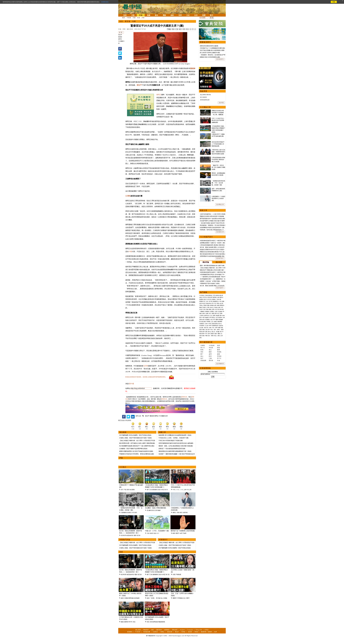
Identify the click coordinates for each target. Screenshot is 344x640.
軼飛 (201, 349)
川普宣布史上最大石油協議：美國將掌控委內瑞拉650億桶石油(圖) (218, 152)
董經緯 (120, 37)
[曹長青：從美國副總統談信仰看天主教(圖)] (205, 173)
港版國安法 (216, 301)
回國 (203, 329)
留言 (180, 29)
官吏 (138, 17)
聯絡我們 (146, 629)
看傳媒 (183, 631)
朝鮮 (200, 313)
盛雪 (210, 354)
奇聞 (203, 15)
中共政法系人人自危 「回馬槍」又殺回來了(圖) (173, 438)
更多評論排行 (220, 287)
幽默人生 (220, 333)
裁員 (122, 598)
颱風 (122, 622)
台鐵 (218, 297)
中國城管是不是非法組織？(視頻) (210, 283)
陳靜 (210, 352)
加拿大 (204, 313)
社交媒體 (220, 311)
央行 (210, 313)
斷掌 (174, 533)
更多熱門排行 (220, 258)
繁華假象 (131, 598)
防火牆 (201, 321)
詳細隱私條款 (105, 2)
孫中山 (209, 331)
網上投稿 (138, 629)
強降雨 (126, 622)
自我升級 (185, 512)
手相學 (184, 533)
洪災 (134, 622)
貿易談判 (222, 305)
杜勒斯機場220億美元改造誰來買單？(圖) (212, 227)
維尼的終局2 (129, 535)
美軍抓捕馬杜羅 (204, 100)
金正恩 (221, 303)
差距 (181, 512)
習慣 (178, 512)
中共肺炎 (201, 295)
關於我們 (159, 629)
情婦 (207, 309)
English (182, 629)
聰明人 (174, 512)
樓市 (221, 315)
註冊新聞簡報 (205, 368)
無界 (215, 631)
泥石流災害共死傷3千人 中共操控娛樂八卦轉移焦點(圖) (218, 144)
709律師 (208, 321)
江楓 (210, 358)
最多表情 (219, 262)
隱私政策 (175, 629)
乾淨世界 (123, 535)
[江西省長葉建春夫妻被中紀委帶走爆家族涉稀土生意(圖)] (205, 157)
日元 (211, 315)
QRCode (138, 416)
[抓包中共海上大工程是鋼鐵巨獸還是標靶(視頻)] (157, 579)
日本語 (207, 629)
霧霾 (217, 319)
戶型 (125, 489)
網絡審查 (220, 321)
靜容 (210, 356)
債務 (213, 313)
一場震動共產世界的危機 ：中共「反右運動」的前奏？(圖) (218, 183)
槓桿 (215, 313)
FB (223, 311)
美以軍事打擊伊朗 (205, 94)
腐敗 (210, 309)
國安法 (221, 297)
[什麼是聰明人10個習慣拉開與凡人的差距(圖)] (182, 493)
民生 (212, 329)
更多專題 (221, 102)
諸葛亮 (212, 333)
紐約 (172, 15)
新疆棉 (201, 301)
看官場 (127, 21)
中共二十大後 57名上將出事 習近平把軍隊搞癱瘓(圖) (218, 120)
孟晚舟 (205, 305)
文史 (188, 15)
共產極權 (123, 512)
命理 (181, 533)
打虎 (215, 309)
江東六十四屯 (208, 323)
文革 (221, 335)
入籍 (206, 329)
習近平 (120, 34)
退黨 (223, 301)
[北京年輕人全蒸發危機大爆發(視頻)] (182, 555)
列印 (184, 29)
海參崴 (206, 317)
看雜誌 (162, 631)
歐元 (208, 315)
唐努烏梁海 (215, 323)
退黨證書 (169, 631)
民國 (200, 331)
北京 (217, 317)
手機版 (169, 29)
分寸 (158, 533)
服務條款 (167, 629)
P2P (214, 319)
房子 (122, 489)
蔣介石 (214, 331)
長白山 (220, 323)
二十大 (181, 489)
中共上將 (188, 489)
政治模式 (128, 512)
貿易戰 (201, 299)
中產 (203, 317)
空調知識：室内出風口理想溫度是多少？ (212, 229)
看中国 (133, 8)
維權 (204, 321)
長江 (204, 301)
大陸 (132, 15)
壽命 (219, 335)
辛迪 (218, 360)
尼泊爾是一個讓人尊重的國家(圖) (155, 508)
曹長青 (211, 360)
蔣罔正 (120, 39)
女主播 (201, 327)
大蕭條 (126, 598)
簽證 (200, 329)
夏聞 (218, 349)
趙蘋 (218, 354)
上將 (184, 489)
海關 (219, 327)
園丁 (201, 354)
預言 (148, 622)
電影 (135, 535)
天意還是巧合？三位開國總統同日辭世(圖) (212, 48)
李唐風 (219, 352)
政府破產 (136, 598)
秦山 (201, 356)
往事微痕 (207, 311)
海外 (215, 329)
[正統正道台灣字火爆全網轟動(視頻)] (182, 579)
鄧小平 (221, 331)
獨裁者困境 (161, 622)
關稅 (208, 305)
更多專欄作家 (220, 363)
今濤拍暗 (212, 345)
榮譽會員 (184, 397)
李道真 (211, 347)
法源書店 (155, 631)
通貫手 (177, 533)
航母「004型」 (151, 598)
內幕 (134, 17)
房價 (200, 319)
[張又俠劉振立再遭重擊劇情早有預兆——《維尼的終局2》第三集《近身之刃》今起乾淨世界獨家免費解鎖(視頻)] (131, 516)
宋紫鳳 (202, 345)
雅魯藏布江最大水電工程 (159, 489)
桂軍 (203, 331)
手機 (206, 335)
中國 (130, 251)
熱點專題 (203, 91)
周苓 (201, 352)
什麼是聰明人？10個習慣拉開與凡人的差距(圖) (218, 198)
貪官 (204, 309)
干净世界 (137, 631)
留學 (216, 327)
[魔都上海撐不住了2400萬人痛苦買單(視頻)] (131, 579)
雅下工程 (149, 489)
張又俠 (138, 535)
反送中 (201, 309)
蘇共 (136, 512)
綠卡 (209, 329)
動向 (123, 17)
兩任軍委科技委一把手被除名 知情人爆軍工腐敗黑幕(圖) (137, 443)
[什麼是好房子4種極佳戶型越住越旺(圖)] (131, 470)
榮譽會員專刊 (205, 42)
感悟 (203, 335)
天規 (148, 533)
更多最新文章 (220, 232)
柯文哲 (204, 303)
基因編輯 (220, 319)
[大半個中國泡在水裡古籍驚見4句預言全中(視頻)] (131, 602)
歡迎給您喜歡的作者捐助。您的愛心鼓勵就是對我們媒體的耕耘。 (146, 377)
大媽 (223, 317)
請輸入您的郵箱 (213, 371)
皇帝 (209, 333)
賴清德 (217, 295)
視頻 (121, 552)
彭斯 (215, 305)
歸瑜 (218, 347)
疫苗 (200, 303)
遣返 (222, 327)
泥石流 (153, 510)
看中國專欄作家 (206, 342)
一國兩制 (201, 311)
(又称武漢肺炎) (208, 295)
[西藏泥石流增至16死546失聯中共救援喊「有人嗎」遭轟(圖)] (205, 110)
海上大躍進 (163, 598)
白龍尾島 (201, 325)
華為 (218, 303)
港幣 (214, 315)
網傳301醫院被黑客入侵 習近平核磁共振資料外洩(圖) (136, 451)
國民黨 (215, 297)
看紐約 (177, 631)
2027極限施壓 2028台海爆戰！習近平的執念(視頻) (135, 435)
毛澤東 (145, 366)
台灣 (210, 317)
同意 (334, 2)
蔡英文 (213, 317)
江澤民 (128, 196)
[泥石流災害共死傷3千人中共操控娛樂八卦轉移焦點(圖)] (205, 142)
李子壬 (219, 358)
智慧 (200, 335)
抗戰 (206, 331)
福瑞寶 (190, 631)
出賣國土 (213, 299)
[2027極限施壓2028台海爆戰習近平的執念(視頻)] (157, 602)
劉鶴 (200, 307)
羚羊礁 (158, 598)
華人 (207, 327)
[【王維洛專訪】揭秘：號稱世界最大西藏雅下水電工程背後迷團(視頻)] (157, 470)
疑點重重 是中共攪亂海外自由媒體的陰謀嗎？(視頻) (175, 435)
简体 (173, 29)
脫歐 (207, 313)
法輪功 (215, 321)
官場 (140, 15)
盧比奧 (221, 295)
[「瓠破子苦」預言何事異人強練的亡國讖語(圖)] (205, 165)
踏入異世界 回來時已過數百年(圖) (210, 52)
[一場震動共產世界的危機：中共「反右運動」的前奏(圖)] (131, 493)
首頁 (125, 15)
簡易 (218, 345)
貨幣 (221, 313)
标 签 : (121, 32)
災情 (156, 510)
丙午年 (130, 622)
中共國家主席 (163, 416)
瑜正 (201, 358)
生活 (196, 15)
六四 (220, 301)
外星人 (215, 335)
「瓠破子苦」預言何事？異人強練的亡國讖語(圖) (218, 167)
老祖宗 (151, 533)
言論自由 (220, 325)
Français (190, 629)
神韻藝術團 (146, 631)
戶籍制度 (178, 574)
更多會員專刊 (220, 59)
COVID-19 (204, 297)
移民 (210, 327)
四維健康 (203, 360)
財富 (200, 317)
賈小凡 (202, 347)
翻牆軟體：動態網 (206, 631)
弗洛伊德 (208, 303)
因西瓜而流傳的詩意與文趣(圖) (209, 46)
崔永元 (212, 307)
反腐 (213, 309)
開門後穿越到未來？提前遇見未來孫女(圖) (212, 218)
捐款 (152, 629)
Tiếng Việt (198, 629)
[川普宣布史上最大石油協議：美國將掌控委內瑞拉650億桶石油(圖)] (205, 149)
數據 (159, 510)
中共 (133, 512)
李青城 (219, 356)
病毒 (200, 297)
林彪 (200, 333)
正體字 (188, 598)
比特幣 (205, 315)
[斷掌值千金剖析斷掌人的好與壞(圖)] (182, 516)
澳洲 (222, 329)
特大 (187, 29)
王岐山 (201, 305)
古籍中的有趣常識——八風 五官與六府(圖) (212, 214)
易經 (215, 333)
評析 (143, 17)
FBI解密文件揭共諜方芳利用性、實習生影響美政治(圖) (136, 454)
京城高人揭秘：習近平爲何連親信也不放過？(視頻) (135, 438)
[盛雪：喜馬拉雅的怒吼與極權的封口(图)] (205, 188)
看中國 (131, 384)
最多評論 (206, 262)
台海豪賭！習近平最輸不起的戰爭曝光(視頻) (133, 448)
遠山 (210, 349)
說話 (155, 533)
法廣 (216, 311)
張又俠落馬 (203, 97)
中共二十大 (176, 489)
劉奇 (203, 333)
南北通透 (132, 489)
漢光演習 (210, 297)
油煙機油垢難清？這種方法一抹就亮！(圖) (212, 243)
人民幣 (201, 315)
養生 (200, 337)
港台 (156, 15)
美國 (148, 15)
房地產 (217, 315)
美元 (218, 313)
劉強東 (220, 317)
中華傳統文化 (181, 598)
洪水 (207, 301)
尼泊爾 (149, 510)
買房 (128, 489)
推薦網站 (129, 631)
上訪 (212, 321)
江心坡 (206, 325)
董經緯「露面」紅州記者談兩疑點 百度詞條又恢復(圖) (176, 446)
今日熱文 (122, 467)
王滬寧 (204, 307)
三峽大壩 (218, 299)
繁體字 (175, 598)
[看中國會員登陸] (212, 23)
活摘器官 (201, 323)
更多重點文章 (220, 204)
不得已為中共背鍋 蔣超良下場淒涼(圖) (171, 440)
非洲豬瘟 (207, 319)
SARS (210, 325)
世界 (180, 15)
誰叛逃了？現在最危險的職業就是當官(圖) (172, 448)
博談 (164, 15)
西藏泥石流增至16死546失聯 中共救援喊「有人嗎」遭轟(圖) (218, 112)
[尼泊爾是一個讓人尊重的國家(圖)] (157, 493)
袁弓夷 (210, 301)
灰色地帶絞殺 (154, 622)
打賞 (176, 29)
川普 (214, 295)
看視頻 (196, 631)
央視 (205, 327)
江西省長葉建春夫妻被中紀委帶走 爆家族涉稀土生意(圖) (218, 159)
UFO (212, 303)
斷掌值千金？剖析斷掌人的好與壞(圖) (183, 531)
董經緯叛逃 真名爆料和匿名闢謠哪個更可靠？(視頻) (175, 451)
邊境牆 (212, 305)
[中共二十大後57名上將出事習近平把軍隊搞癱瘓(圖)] (182, 470)
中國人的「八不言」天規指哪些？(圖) (157, 531)
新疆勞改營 (215, 325)
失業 (174, 574)
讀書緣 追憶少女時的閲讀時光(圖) (210, 57)
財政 (223, 315)
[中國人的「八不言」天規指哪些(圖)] (157, 516)
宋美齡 (217, 331)
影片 (211, 15)
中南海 (129, 17)
